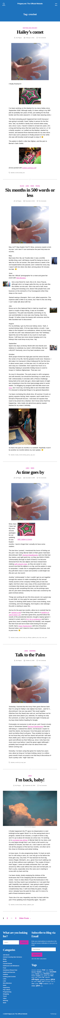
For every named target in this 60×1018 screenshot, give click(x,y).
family (20, 172)
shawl (43, 981)
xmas (43, 637)
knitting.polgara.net (29, 168)
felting (41, 974)
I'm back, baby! (30, 779)
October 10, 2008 (30, 660)
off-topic (30, 637)
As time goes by (30, 472)
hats (24, 637)
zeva (42, 985)
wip (40, 637)
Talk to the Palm (30, 654)
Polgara (20, 37)
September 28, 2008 (30, 785)
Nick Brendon (21, 278)
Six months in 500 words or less (30, 192)
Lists (4, 981)
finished (46, 974)
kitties (36, 977)
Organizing (6, 987)
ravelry (35, 981)
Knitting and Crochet (30, 27)
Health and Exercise (9, 972)
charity (16, 454)
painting (42, 979)
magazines (47, 977)
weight (36, 983)
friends (33, 975)
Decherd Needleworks (30, 555)
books (39, 972)
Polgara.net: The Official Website (30, 3)
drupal (33, 974)
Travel (37, 185)
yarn (46, 637)
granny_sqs (29, 454)
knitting (40, 977)
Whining (5, 1000)
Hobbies (5, 974)
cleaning (47, 972)
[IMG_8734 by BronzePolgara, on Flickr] (30, 426)
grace (42, 975)
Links (27, 185)
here (10, 388)
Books (5, 961)
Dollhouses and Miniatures (11, 965)
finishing (52, 974)
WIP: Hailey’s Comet (25, 539)
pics (24, 172)
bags (43, 970)
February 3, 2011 (30, 37)
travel (52, 981)
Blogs (22, 185)
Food (4, 968)
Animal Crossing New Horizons (12, 957)
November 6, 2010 (30, 201)
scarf (39, 981)
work (50, 983)
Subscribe (36, 954)
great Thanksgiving (25, 626)
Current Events (7, 963)
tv (54, 981)
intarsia (32, 977)
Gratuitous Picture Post (10, 970)
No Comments (42, 37)
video (33, 983)
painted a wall (16, 612)
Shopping (32, 650)
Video (4, 998)
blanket (12, 172)
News (32, 185)
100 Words (6, 955)
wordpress (46, 983)
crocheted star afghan (20, 840)
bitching (51, 970)
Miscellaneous (7, 983)
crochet (17, 172)
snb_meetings (47, 981)
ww (52, 983)
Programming (7, 992)
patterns (34, 637)
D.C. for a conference (33, 619)
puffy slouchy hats (20, 564)
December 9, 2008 (30, 477)
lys (26, 637)
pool (32, 981)
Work (4, 1002)
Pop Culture (6, 989)
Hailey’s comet (30, 32)
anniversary (39, 970)
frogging (38, 975)
